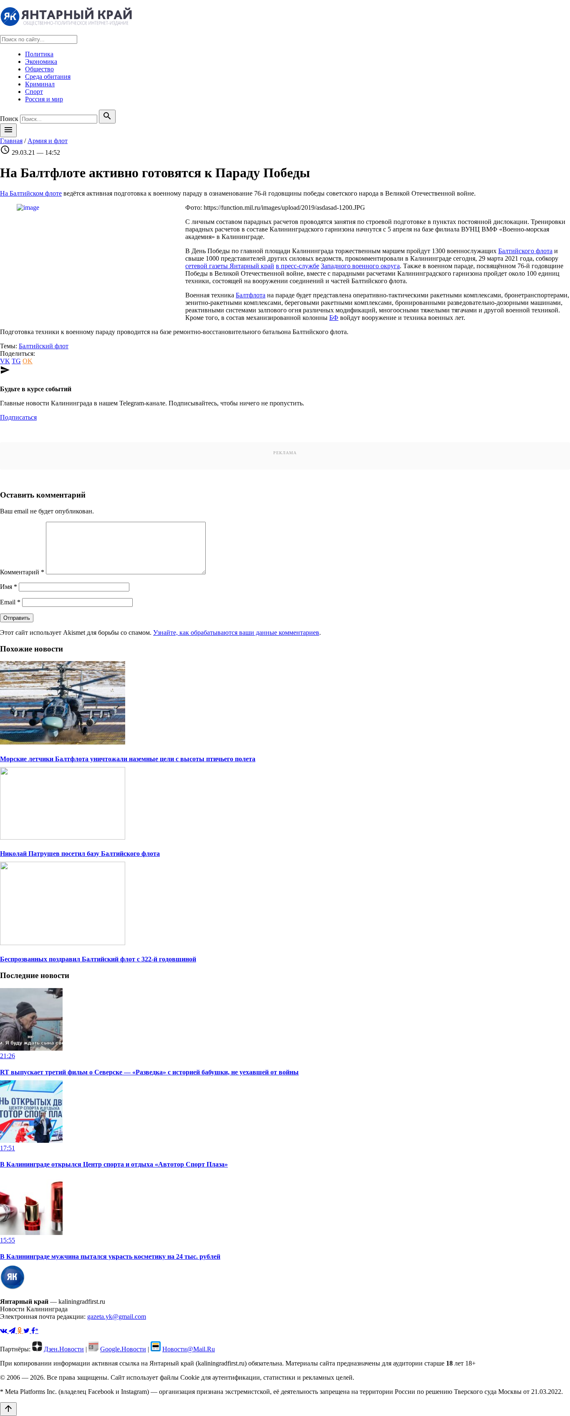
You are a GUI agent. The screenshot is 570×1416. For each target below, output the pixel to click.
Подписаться (18, 417)
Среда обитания (48, 76)
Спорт (34, 91)
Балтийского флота (525, 250)
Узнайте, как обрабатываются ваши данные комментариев (236, 632)
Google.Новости (123, 1349)
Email (10, 602)
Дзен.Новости (64, 1349)
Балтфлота (250, 295)
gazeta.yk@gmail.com (116, 1316)
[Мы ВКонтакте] (4, 1330)
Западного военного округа (360, 265)
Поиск (9, 118)
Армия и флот (48, 140)
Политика (39, 54)
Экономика (41, 61)
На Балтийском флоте (31, 193)
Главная (11, 140)
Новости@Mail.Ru (188, 1349)
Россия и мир (44, 99)
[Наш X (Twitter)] (27, 1330)
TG (16, 361)
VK (5, 361)
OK (28, 361)
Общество (39, 69)
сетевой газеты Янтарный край (229, 265)
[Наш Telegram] (13, 1330)
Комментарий (22, 572)
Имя (8, 586)
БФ (333, 317)
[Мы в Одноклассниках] (20, 1330)
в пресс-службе (297, 265)
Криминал (40, 84)
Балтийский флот (43, 346)
